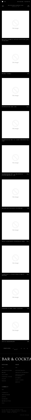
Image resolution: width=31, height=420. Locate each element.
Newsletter (6, 400)
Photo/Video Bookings (20, 375)
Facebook (27, 1)
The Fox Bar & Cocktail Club (15, 6)
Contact (5, 392)
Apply (4, 396)
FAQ (3, 403)
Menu (4, 372)
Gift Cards (20, 379)
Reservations (7, 370)
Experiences (20, 370)
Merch (18, 382)
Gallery (5, 374)
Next (16, 349)
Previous (7, 348)
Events (18, 377)
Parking (5, 398)
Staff (4, 378)
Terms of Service (12, 412)
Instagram (20, 1)
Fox (2, 1)
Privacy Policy (6, 411)
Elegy (5, 1)
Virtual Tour (7, 376)
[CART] (28, 6)
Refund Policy (16, 411)
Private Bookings (22, 372)
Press (4, 380)
